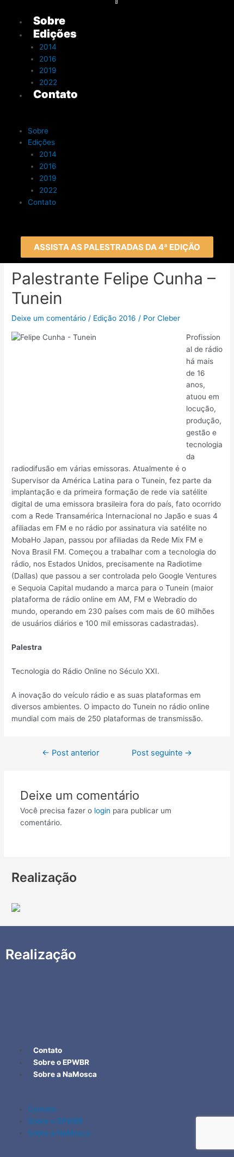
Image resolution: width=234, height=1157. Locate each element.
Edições (41, 142)
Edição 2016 (114, 318)
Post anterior (70, 753)
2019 (48, 178)
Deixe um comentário (48, 318)
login (102, 810)
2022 (48, 190)
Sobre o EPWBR (55, 1121)
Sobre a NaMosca (59, 1133)
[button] (117, 247)
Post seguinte (162, 753)
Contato (42, 202)
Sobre (38, 130)
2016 (48, 166)
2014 (48, 154)
